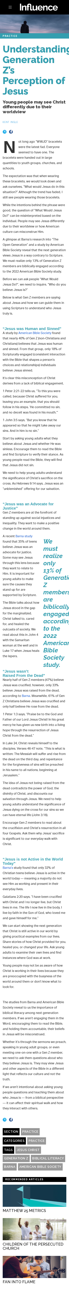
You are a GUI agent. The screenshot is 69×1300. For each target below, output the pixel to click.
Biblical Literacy (48, 1158)
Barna (9, 1167)
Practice (30, 1131)
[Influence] (34, 7)
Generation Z (16, 1158)
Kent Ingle (10, 122)
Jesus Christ (28, 1150)
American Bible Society (40, 1167)
